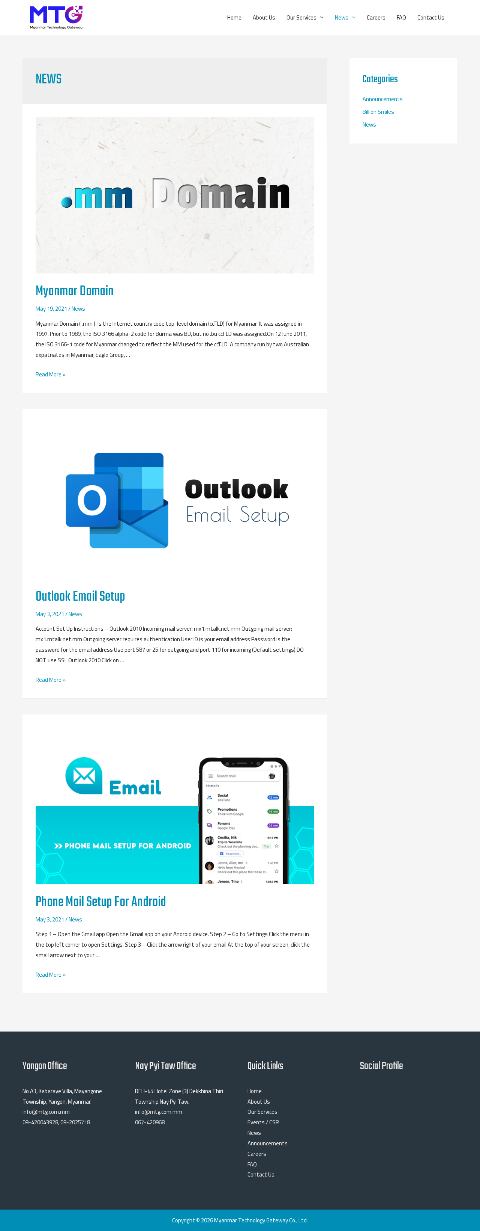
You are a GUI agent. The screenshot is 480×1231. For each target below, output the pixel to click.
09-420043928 (40, 1122)
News (341, 17)
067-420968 (150, 1122)
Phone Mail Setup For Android (101, 902)
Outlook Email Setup (80, 597)
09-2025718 (75, 1122)
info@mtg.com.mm (46, 1111)
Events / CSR (263, 1122)
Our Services (301, 17)
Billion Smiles (378, 111)
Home (234, 17)
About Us (264, 17)
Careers (376, 17)
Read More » (51, 374)
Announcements (383, 99)
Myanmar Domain (75, 291)
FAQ (401, 17)
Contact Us (430, 17)
